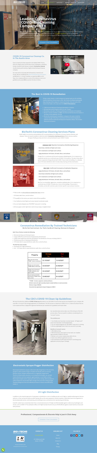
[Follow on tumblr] (82, 435)
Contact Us (73, 2)
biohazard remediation (60, 33)
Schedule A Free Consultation (48, 42)
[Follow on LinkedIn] (74, 435)
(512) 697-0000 (81, 2)
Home (42, 2)
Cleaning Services (50, 2)
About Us (67, 2)
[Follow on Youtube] (77, 435)
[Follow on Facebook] (71, 435)
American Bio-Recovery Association (37, 74)
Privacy (58, 446)
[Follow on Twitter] (79, 435)
